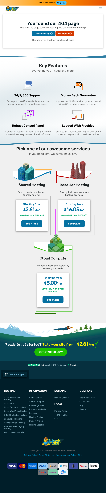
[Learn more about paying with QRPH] (43, 472)
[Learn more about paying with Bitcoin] (53, 466)
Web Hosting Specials (14, 432)
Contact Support (17, 374)
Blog (82, 405)
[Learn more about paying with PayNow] (53, 472)
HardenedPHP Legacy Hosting (14, 427)
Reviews (33, 413)
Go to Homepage (43, 33)
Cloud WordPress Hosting (15, 411)
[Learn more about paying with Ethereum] (73, 466)
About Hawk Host (87, 398)
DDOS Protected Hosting (15, 415)
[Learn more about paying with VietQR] (83, 466)
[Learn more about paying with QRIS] (94, 466)
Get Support (64, 33)
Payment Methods (37, 409)
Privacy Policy (60, 411)
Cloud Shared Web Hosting (12, 398)
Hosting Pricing (36, 417)
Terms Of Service (46, 455)
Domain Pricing (36, 421)
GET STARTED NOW (51, 352)
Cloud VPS (9, 403)
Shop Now (61, 3)
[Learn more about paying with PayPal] (43, 466)
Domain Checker (61, 398)
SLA (56, 419)
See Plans (31, 223)
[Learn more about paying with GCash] (63, 472)
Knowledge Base (36, 405)
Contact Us (85, 402)
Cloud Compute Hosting (15, 407)
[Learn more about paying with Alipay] (63, 466)
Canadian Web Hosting (14, 423)
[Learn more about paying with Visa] (12, 466)
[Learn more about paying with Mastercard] (22, 466)
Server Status (35, 398)
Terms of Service (62, 415)
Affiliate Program (36, 402)
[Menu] (100, 8)
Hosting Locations (37, 425)
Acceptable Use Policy (66, 455)
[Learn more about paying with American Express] (32, 466)
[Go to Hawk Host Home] (12, 9)
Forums (83, 409)
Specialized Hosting (13, 419)
